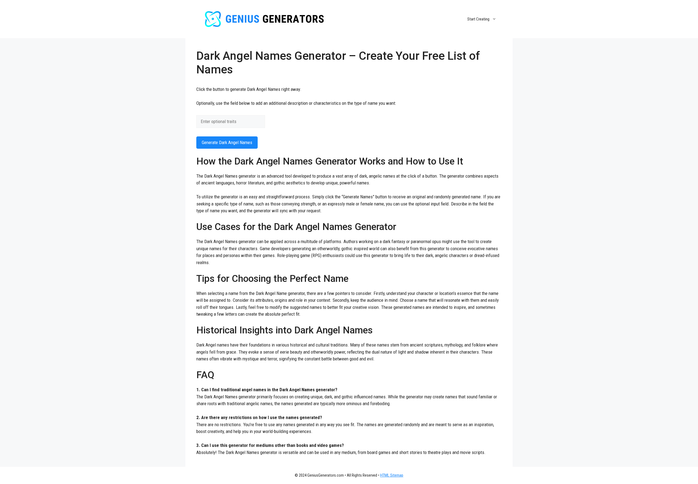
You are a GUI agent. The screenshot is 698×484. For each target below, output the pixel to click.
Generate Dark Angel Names (227, 142)
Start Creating (478, 19)
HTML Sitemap (391, 475)
